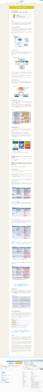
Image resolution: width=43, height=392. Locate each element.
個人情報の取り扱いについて (33, 362)
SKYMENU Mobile (24, 381)
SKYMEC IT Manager (24, 376)
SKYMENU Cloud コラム (33, 379)
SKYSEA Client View (24, 372)
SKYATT (23, 378)
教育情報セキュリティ (25, 363)
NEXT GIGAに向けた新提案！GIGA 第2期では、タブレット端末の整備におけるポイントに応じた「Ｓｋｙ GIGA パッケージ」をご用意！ (29, 367)
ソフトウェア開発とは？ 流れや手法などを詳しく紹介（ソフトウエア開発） (36, 381)
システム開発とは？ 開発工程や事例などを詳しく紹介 (35, 382)
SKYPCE (23, 374)
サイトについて (32, 363)
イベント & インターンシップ (33, 373)
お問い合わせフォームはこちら (18, 363)
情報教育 (24, 362)
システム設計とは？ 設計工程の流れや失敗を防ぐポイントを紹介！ (36, 383)
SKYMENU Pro (24, 384)
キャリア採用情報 (32, 374)
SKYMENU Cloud (25, 380)
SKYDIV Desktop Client (24, 375)
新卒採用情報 (32, 372)
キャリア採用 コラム (32, 380)
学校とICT (23, 387)
